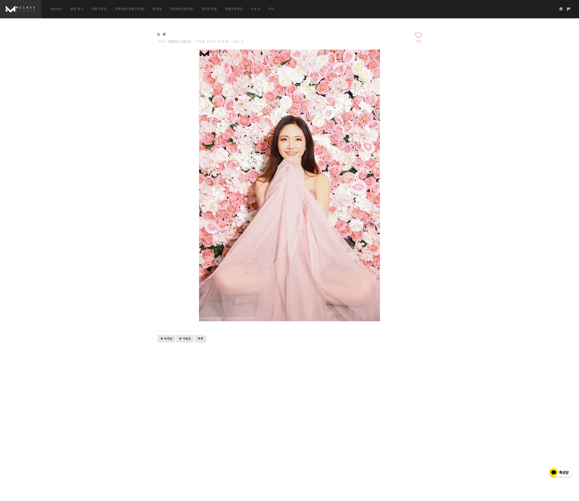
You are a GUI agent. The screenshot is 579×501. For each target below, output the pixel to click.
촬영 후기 (77, 9)
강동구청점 (99, 9)
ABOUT (57, 9)
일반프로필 (209, 9)
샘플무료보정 (234, 9)
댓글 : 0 (238, 41)
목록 (200, 338)
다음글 (187, 338)
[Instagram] (561, 9)
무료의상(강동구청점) (130, 9)
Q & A (256, 9)
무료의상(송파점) (182, 9)
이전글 (168, 338)
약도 (271, 9)
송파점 (157, 9)
